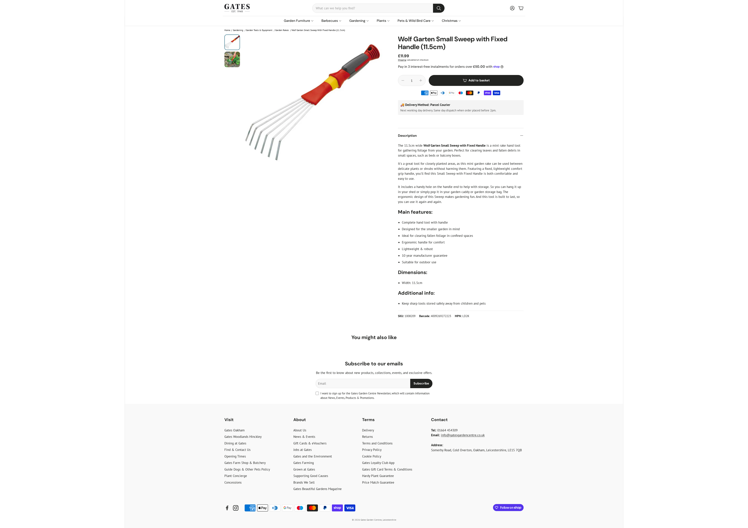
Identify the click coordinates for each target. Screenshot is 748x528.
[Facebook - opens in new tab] (227, 508)
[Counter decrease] (402, 80)
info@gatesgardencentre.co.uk (463, 435)
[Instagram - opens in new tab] (235, 508)
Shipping (402, 60)
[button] (378, 8)
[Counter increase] (420, 80)
